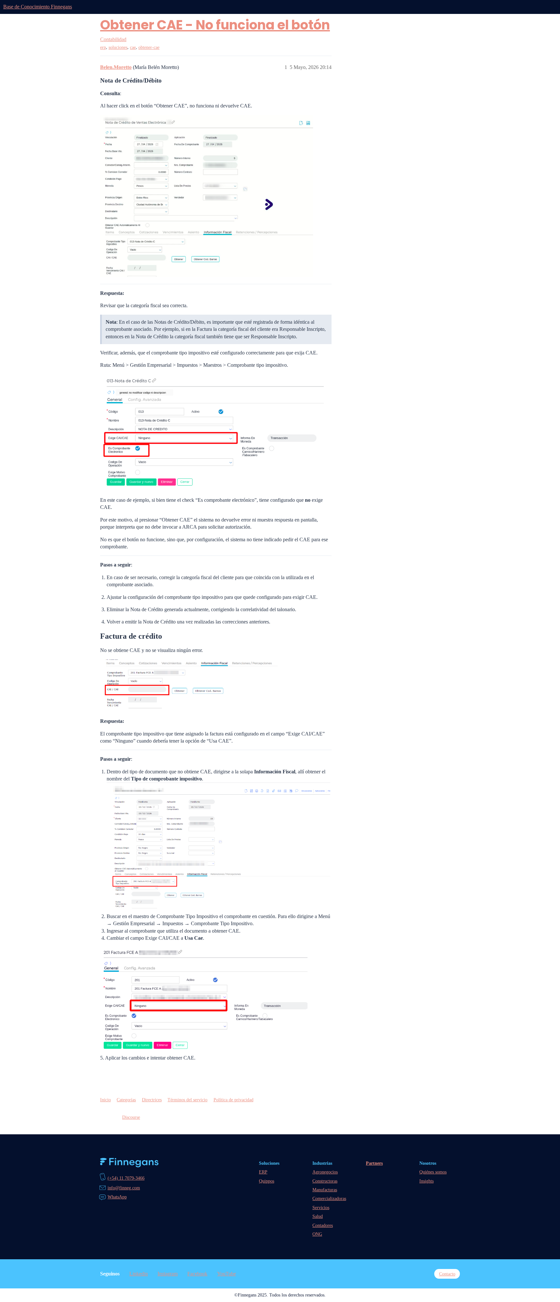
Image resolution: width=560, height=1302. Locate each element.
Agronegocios (325, 1171)
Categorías (126, 1099)
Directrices (152, 1099)
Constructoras (324, 1181)
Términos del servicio (187, 1099)
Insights (426, 1181)
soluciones (118, 47)
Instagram (168, 1273)
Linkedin (138, 1273)
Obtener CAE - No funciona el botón (215, 25)
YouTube (226, 1273)
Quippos (266, 1181)
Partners (374, 1163)
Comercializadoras (329, 1198)
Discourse (131, 1117)
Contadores (322, 1225)
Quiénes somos (433, 1171)
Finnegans (129, 1163)
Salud (317, 1216)
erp (103, 47)
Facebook (197, 1273)
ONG (317, 1234)
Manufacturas (324, 1189)
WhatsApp (117, 1196)
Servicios (320, 1207)
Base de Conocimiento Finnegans (37, 6)
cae (133, 47)
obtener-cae (148, 47)
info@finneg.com (124, 1187)
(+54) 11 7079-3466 (126, 1178)
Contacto (447, 1273)
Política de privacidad (233, 1099)
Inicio (105, 1099)
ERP (263, 1171)
